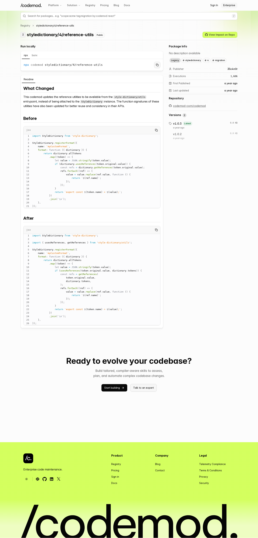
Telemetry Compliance (212, 464)
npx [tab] (26, 55)
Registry (90, 5)
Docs (127, 5)
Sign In (214, 5)
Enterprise (229, 5)
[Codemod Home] (31, 5)
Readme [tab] (29, 79)
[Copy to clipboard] (157, 65)
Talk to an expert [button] (143, 387)
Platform (53, 5)
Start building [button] (112, 387)
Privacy (203, 476)
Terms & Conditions (210, 470)
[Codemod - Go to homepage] (28, 458)
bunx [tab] (34, 55)
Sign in (115, 476)
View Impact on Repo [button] (222, 34)
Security (204, 482)
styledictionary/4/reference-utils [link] (55, 25)
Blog (116, 5)
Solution (72, 5)
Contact (160, 470)
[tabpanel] (92, 65)
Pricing (104, 5)
